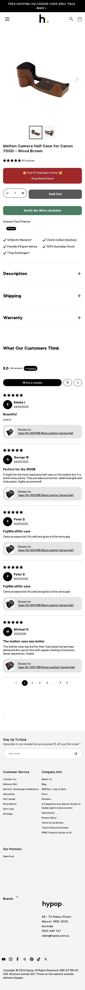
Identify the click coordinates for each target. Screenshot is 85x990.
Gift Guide (9, 799)
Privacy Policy (49, 818)
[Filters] (67, 382)
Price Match (10, 804)
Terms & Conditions (53, 822)
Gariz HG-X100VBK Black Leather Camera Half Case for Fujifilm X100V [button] (45, 495)
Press (45, 794)
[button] (80, 19)
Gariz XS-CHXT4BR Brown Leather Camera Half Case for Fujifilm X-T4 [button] (46, 667)
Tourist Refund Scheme (55, 827)
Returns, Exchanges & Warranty (21, 789)
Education (9, 794)
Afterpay (8, 814)
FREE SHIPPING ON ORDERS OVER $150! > (41, 5)
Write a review (32, 382)
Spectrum (8, 856)
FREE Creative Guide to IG (57, 832)
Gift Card (8, 809)
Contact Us (9, 779)
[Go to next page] (68, 683)
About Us (47, 779)
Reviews (46, 799)
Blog (44, 784)
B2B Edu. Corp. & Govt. (54, 789)
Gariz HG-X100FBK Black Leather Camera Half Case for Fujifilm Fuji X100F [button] (45, 433)
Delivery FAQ (10, 784)
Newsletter (48, 813)
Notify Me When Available (42, 210)
